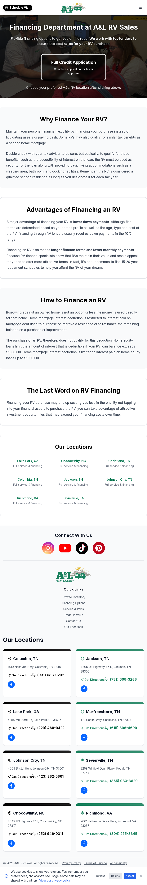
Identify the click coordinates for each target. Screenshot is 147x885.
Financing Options (73, 603)
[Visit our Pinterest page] (99, 548)
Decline (115, 875)
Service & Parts (73, 609)
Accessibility (118, 863)
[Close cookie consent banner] (140, 876)
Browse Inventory (73, 597)
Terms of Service (95, 863)
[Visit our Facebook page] (11, 684)
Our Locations (73, 627)
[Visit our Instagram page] (48, 548)
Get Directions (22, 675)
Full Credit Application (73, 67)
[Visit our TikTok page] (82, 548)
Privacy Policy (71, 863)
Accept (130, 875)
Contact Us (73, 621)
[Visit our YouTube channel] (65, 548)
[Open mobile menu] (140, 8)
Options (100, 875)
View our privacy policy (55, 880)
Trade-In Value (73, 615)
